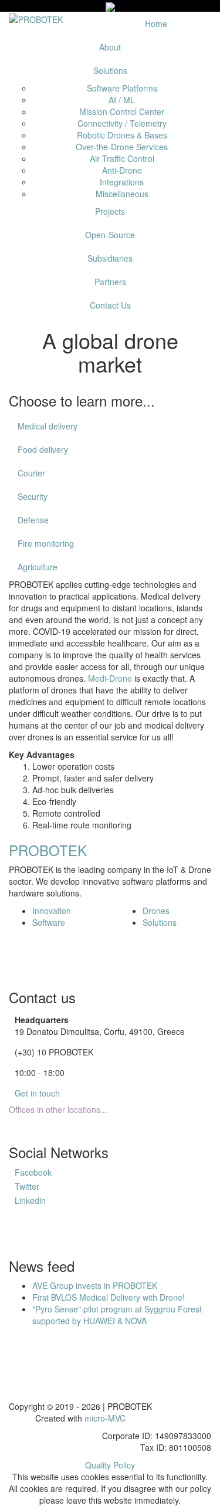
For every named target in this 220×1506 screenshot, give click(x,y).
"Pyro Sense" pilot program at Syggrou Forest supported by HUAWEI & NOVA (117, 1314)
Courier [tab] (31, 473)
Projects (110, 211)
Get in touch (37, 1093)
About (110, 47)
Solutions (110, 70)
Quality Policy (110, 1465)
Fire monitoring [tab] (46, 543)
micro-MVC (105, 1418)
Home (156, 23)
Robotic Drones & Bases (122, 135)
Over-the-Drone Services (122, 147)
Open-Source (110, 235)
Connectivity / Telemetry (122, 123)
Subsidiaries (110, 258)
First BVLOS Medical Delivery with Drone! (108, 1297)
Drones (156, 910)
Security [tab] (33, 496)
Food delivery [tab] (43, 449)
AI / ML (122, 100)
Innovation (51, 910)
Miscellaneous (122, 193)
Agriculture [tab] (37, 567)
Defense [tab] (33, 520)
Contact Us (110, 305)
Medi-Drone (110, 678)
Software (48, 922)
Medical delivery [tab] (47, 426)
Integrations (122, 182)
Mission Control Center (121, 111)
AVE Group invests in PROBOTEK (94, 1285)
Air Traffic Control (122, 158)
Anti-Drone (122, 170)
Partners (110, 281)
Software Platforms (122, 88)
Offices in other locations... (58, 1109)
